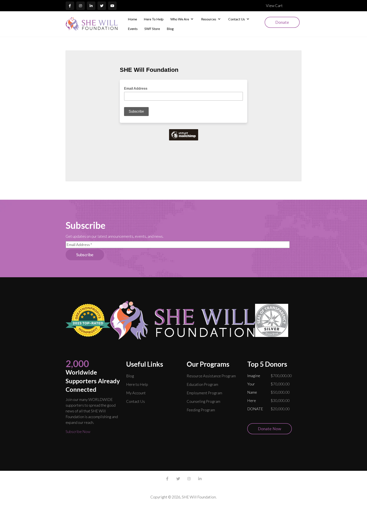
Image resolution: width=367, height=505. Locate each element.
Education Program (202, 384)
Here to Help (137, 384)
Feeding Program (201, 409)
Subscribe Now (78, 431)
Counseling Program (203, 401)
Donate (282, 22)
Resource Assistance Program (211, 375)
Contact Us (135, 401)
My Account (136, 392)
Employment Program (204, 392)
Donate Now (269, 428)
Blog (130, 375)
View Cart (274, 5)
